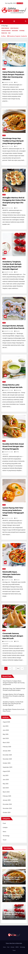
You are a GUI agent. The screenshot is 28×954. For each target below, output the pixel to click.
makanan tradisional (5, 30)
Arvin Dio (18, 390)
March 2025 (6, 792)
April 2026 (6, 738)
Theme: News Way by (11, 943)
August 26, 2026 (8, 208)
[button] (25, 21)
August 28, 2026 (8, 82)
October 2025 (6, 763)
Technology (6, 835)
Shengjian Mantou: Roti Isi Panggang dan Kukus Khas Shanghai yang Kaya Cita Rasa (13, 696)
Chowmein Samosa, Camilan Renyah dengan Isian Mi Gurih (12, 635)
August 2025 (6, 771)
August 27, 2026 (8, 146)
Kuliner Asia (4, 33)
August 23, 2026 (8, 579)
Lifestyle (5, 827)
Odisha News (19, 943)
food (9, 33)
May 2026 (5, 734)
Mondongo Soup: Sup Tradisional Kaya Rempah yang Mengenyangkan (13, 140)
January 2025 (6, 800)
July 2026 (5, 726)
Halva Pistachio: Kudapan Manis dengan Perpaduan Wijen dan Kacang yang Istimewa (13, 682)
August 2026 (6, 722)
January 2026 (6, 750)
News (4, 831)
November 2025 (7, 759)
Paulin (17, 331)
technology (21, 30)
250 (18, 668)
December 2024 (7, 804)
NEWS (17, 947)
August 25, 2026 (8, 272)
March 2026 (6, 742)
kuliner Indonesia (5, 28)
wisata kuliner (15, 30)
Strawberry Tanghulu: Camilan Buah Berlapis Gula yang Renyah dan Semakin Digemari (13, 703)
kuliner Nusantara (14, 28)
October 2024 (6, 812)
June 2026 (6, 730)
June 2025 (6, 779)
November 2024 (7, 808)
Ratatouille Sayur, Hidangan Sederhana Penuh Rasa (11, 574)
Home (4, 947)
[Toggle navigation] (14, 21)
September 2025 (7, 767)
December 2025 (7, 755)
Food (4, 135)
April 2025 (6, 787)
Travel (4, 839)
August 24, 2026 (8, 331)
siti (17, 82)
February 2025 (7, 796)
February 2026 (7, 746)
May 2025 (5, 783)
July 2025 (5, 775)
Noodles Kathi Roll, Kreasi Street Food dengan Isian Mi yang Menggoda (13, 446)
